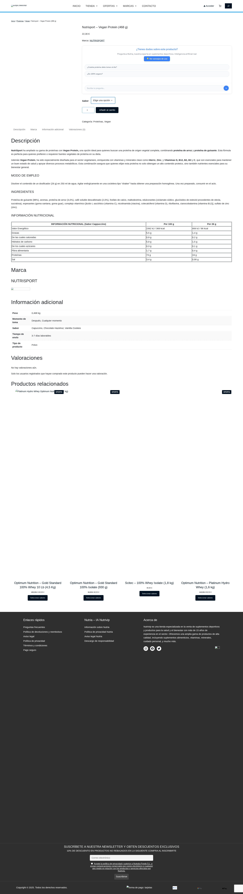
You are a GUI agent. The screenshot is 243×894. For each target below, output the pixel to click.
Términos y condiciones (35, 645)
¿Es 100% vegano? (95, 74)
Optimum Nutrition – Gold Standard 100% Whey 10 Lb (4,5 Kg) (37, 585)
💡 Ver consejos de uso (157, 59)
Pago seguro (29, 650)
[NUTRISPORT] (20, 289)
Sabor (85, 101)
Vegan (27, 21)
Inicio (76, 6)
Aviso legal (28, 636)
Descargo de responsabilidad (99, 641)
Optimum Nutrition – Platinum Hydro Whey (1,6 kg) (205, 585)
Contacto (149, 6)
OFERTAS (109, 6)
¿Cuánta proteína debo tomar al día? (102, 67)
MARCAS (128, 6)
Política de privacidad (34, 641)
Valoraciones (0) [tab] (77, 129)
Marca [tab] (34, 129)
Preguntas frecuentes (34, 627)
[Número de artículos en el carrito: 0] (220, 6)
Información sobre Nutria (96, 627)
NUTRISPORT (97, 40)
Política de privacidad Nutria (98, 632)
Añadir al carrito (107, 110)
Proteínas (20, 21)
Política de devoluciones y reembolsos (42, 632)
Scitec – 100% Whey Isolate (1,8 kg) (149, 583)
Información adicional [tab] (53, 129)
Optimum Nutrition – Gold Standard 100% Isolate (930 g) (93, 585)
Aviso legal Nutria (93, 636)
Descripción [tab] (19, 129)
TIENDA (90, 6)
